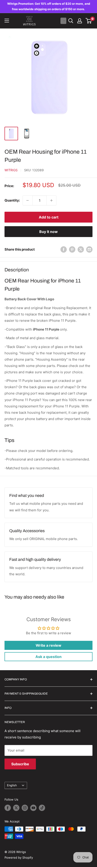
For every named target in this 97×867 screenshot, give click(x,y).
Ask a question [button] (48, 656)
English (12, 785)
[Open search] (70, 20)
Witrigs (11, 170)
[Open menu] (7, 20)
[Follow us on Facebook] (8, 808)
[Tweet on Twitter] (81, 249)
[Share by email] (89, 249)
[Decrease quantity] (27, 200)
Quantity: (12, 200)
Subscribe (20, 764)
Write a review (48, 645)
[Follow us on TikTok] (42, 808)
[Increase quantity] (51, 200)
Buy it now (48, 231)
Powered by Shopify (19, 857)
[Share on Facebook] (63, 249)
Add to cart (48, 217)
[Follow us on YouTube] (33, 808)
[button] (63, 21)
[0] (89, 20)
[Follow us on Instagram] (25, 808)
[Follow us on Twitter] (16, 808)
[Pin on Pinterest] (72, 249)
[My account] (79, 20)
